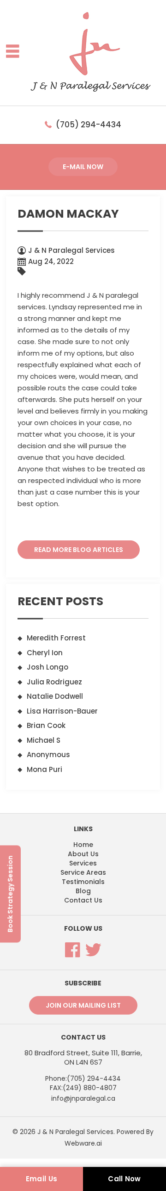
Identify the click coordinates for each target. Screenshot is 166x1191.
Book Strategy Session (10, 893)
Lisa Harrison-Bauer (62, 711)
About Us (83, 854)
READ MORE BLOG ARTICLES (78, 549)
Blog (83, 891)
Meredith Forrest (56, 638)
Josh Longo (47, 667)
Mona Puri (44, 769)
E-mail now (83, 166)
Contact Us (83, 900)
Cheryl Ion (45, 653)
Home (83, 844)
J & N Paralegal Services (75, 1131)
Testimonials (83, 881)
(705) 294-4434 (88, 124)
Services (83, 863)
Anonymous (48, 754)
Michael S (43, 740)
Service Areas (83, 872)
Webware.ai (83, 1143)
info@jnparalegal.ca (83, 1098)
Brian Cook (46, 725)
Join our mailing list (83, 1005)
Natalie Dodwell (55, 696)
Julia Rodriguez (54, 682)
